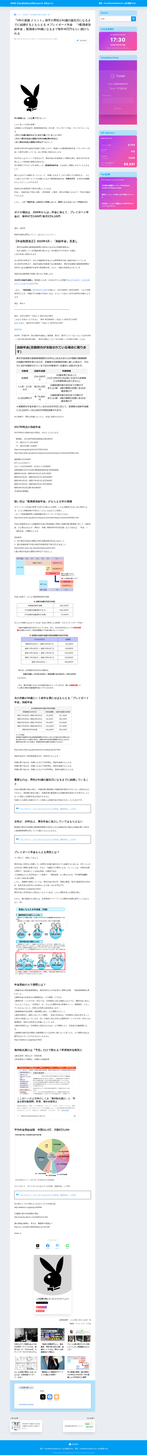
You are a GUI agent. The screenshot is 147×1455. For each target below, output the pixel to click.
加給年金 (18, 329)
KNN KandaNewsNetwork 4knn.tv (32, 3)
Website (56, 1400)
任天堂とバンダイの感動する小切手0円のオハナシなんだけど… (117, 204)
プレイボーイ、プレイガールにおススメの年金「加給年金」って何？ (48, 809)
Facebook (49, 1400)
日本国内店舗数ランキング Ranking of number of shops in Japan (116, 186)
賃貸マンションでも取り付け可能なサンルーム (118, 195)
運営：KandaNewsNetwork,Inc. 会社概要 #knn (117, 3)
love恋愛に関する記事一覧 (80, 1320)
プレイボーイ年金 (84, 1324)
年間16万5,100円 (41, 290)
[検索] (133, 18)
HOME (74, 1444)
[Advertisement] (52, 62)
